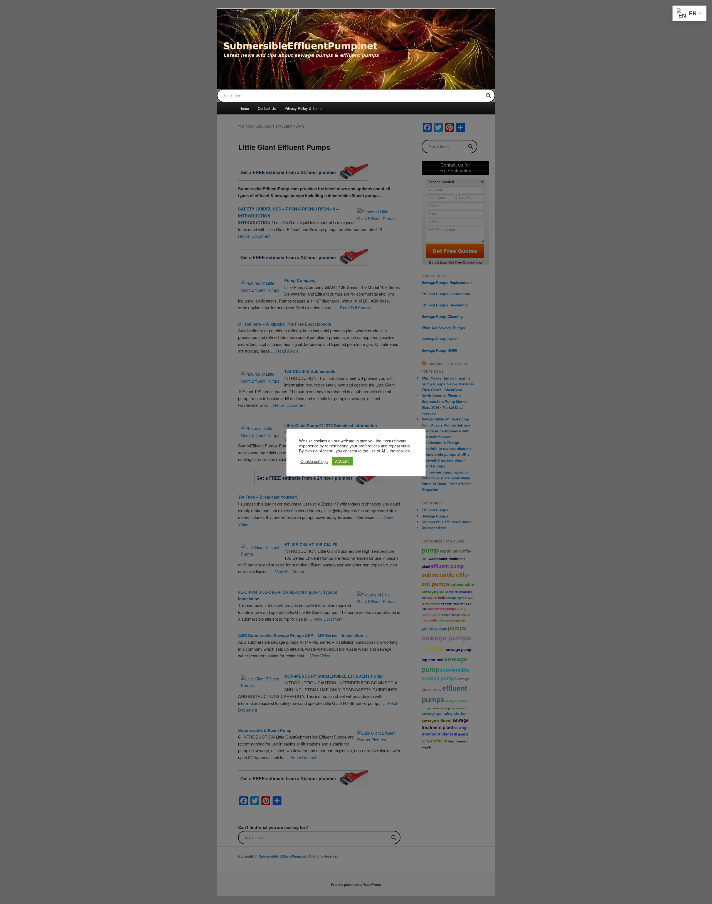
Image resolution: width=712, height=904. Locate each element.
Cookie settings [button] (314, 461)
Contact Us (267, 108)
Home (244, 108)
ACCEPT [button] (342, 461)
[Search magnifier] (488, 96)
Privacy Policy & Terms (304, 108)
